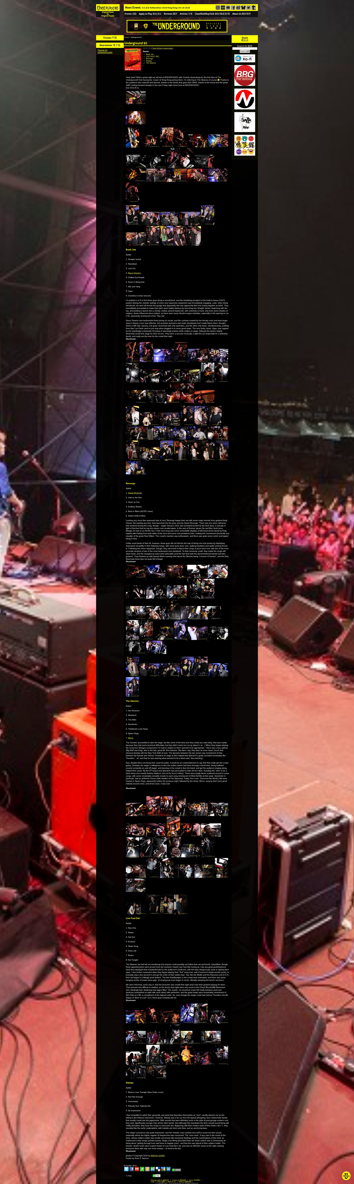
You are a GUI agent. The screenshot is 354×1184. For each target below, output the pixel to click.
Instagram (217, 7)
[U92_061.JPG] (221, 382)
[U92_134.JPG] (187, 676)
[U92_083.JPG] (218, 439)
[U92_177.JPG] (187, 1023)
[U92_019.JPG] (187, 167)
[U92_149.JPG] (156, 836)
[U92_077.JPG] (215, 425)
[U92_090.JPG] (222, 460)
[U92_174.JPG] (153, 1023)
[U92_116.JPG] (133, 639)
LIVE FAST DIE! (152, 57)
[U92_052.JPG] (133, 382)
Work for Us (172, 1181)
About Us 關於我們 (241, 13)
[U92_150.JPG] (174, 836)
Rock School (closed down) (163, 48)
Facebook (232, 7)
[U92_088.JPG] (195, 460)
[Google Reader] (163, 1169)
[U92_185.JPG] (174, 1043)
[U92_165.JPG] (184, 877)
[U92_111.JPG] (191, 619)
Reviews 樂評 (170, 13)
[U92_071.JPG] (133, 425)
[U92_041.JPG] (194, 245)
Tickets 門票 (110, 37)
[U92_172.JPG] (180, 914)
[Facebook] (131, 1169)
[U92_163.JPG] (167, 877)
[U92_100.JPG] (156, 598)
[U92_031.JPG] (133, 224)
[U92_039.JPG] (167, 245)
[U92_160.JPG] (208, 857)
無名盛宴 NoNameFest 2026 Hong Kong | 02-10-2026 (166, 8)
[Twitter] (126, 1169)
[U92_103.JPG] (207, 598)
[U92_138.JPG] (136, 104)
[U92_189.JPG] (136, 1064)
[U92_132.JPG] (150, 676)
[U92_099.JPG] (136, 598)
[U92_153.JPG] (211, 836)
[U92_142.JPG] (181, 815)
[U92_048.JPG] (218, 361)
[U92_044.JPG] (146, 361)
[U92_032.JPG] (150, 224)
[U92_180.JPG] (218, 1023)
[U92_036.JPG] (207, 224)
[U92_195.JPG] (136, 1078)
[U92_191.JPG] (170, 1064)
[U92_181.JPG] (136, 1043)
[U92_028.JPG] (132, 202)
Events (126, 37)
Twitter (248, 7)
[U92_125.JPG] (198, 639)
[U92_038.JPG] (153, 245)
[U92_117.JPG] (146, 639)
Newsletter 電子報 (110, 45)
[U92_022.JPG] (136, 181)
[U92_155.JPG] (146, 857)
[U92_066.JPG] (204, 402)
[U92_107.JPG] (156, 619)
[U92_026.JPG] (218, 181)
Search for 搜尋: (245, 46)
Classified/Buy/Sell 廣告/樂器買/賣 (212, 13)
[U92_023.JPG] (156, 181)
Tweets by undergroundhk (104, 51)
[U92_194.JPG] (221, 1064)
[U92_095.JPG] (177, 577)
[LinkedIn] (168, 1169)
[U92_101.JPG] (177, 598)
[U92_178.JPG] (201, 1023)
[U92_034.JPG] (170, 224)
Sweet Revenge (135, 493)
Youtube (227, 7)
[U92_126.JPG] (218, 639)
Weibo (237, 7)
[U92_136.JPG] (218, 676)
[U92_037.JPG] (136, 245)
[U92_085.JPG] (150, 460)
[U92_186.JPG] (191, 1043)
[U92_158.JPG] (174, 857)
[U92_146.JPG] (136, 836)
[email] (137, 1169)
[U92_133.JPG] (170, 676)
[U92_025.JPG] (197, 181)
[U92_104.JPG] (136, 619)
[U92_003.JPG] (133, 147)
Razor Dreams (134, 273)
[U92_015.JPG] (136, 167)
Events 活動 (130, 13)
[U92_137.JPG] (132, 696)
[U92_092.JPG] (136, 577)
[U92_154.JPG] (133, 857)
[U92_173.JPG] (136, 1023)
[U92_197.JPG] (156, 1078)
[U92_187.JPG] (211, 1043)
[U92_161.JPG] (136, 877)
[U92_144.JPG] (218, 815)
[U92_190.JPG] (153, 1064)
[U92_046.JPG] (181, 361)
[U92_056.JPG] (170, 382)
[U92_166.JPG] (204, 877)
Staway (149, 61)
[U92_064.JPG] (174, 402)
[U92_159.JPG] (191, 857)
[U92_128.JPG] (136, 653)
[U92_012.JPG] (218, 147)
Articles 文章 (186, 13)
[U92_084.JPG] (133, 460)
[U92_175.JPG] (170, 1023)
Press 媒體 (161, 1181)
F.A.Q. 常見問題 (194, 1180)
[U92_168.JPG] (136, 891)
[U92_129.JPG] (156, 653)
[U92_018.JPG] (174, 167)
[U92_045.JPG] (163, 361)
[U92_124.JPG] (181, 639)
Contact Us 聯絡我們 (179, 1180)
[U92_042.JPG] (133, 361)
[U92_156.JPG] (160, 857)
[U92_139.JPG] (136, 815)
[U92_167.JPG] (221, 877)
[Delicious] (158, 1169)
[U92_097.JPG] (197, 577)
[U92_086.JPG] (167, 460)
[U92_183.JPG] (156, 1043)
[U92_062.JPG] (136, 402)
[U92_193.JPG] (204, 1064)
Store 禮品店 (244, 39)
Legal (152, 1181)
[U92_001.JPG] (136, 124)
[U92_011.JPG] (198, 147)
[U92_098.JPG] (218, 577)
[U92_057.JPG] (191, 382)
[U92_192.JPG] (187, 1064)
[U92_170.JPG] (153, 914)
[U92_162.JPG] (153, 877)
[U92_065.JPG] (187, 402)
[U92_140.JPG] (153, 815)
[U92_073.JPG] (170, 425)
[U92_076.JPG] (201, 425)
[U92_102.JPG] (194, 598)
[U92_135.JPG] (201, 676)
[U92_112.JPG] (211, 619)
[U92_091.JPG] (136, 474)
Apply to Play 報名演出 (150, 13)
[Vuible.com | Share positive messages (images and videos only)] (142, 1171)
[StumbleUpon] (152, 1169)
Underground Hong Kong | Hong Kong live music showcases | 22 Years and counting (108, 10)
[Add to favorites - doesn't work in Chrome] (147, 1169)
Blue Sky (243, 7)
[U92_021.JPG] (204, 167)
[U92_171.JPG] (167, 914)
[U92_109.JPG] (174, 619)
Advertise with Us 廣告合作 (160, 1180)
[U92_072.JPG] (150, 425)
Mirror (130, 738)
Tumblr (253, 7)
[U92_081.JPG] (177, 439)
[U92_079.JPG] (136, 439)
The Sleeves (151, 63)
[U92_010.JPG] (181, 147)
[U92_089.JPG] (208, 460)
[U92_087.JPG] (181, 460)
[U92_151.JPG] (191, 836)
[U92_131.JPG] (133, 676)
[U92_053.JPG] (150, 382)
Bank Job (149, 54)
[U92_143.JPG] (198, 815)
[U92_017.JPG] (156, 167)
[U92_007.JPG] (150, 147)
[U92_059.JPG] (208, 382)
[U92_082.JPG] (197, 439)
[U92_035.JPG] (191, 224)
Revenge (149, 59)
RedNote (222, 7)
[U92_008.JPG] (167, 147)
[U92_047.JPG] (198, 361)
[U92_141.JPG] (167, 815)
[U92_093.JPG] (156, 577)
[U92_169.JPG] (136, 914)
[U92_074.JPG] (187, 425)
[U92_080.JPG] (156, 439)
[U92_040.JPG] (181, 245)
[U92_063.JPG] (156, 402)
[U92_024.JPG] (177, 181)
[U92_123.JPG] (163, 639)
